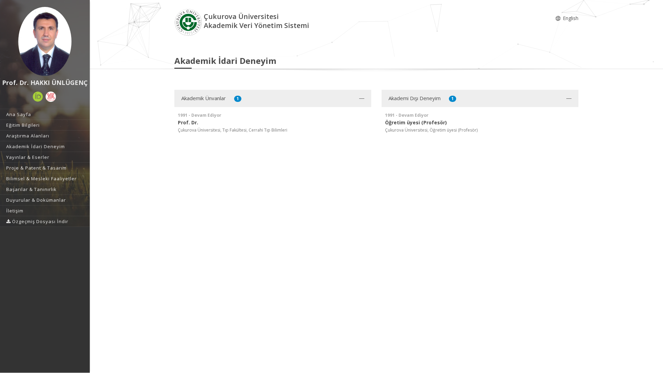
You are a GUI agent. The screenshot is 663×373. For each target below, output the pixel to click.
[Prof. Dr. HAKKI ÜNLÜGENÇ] (45, 41)
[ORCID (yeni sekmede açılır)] (38, 97)
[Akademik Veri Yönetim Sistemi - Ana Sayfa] (189, 22)
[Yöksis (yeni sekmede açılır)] (51, 97)
